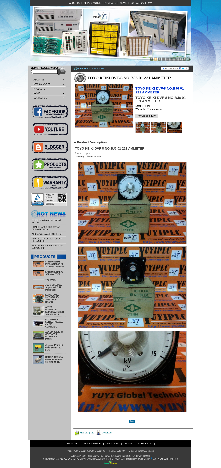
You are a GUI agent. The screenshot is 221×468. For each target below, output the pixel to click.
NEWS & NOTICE (92, 3)
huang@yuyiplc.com (145, 451)
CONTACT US (137, 3)
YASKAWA (50, 280)
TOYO (101, 68)
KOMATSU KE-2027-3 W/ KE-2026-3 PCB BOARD (52, 298)
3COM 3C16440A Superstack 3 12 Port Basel (53, 287)
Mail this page (87, 432)
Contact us (107, 432)
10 (188, 59)
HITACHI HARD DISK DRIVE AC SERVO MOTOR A (46, 228)
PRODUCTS (110, 3)
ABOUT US (74, 3)
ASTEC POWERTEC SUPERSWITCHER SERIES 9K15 (54, 311)
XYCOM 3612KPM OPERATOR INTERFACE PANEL (54, 335)
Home (80, 68)
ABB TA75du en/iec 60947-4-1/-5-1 (47, 234)
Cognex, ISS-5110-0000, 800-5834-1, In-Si (54, 347)
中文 (150, 3)
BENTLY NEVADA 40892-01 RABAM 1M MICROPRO (54, 359)
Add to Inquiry (148, 115)
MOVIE (123, 3)
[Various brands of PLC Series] (110, 30)
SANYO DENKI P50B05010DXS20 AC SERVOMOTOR (54, 264)
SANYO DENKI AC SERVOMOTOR (54, 273)
